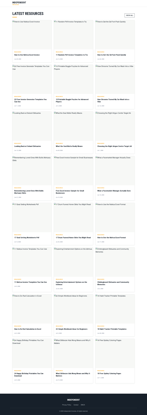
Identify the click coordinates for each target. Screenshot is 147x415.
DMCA (83, 405)
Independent (73, 400)
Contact (76, 405)
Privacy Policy (66, 405)
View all (129, 15)
